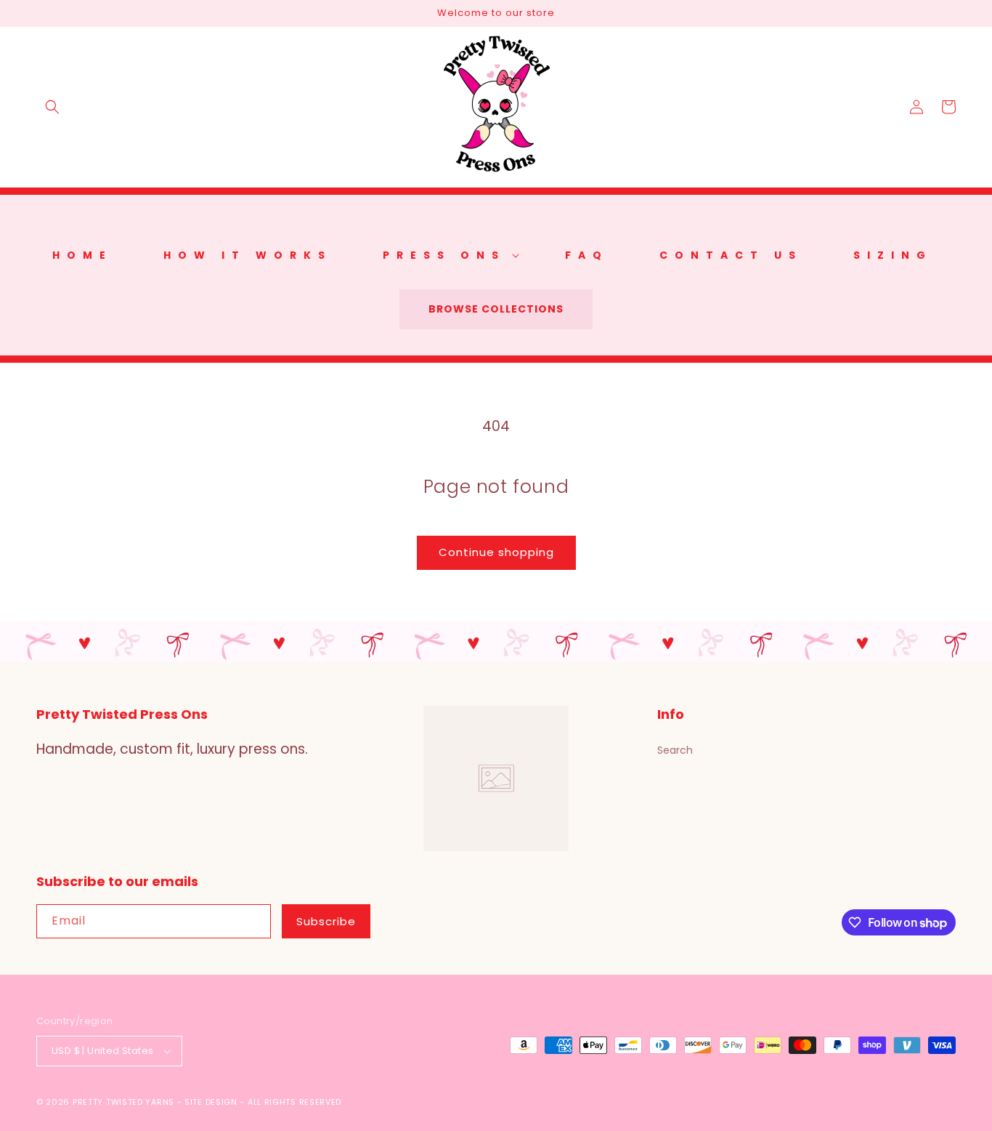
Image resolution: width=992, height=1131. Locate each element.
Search (675, 750)
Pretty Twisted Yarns (123, 1102)
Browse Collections (496, 309)
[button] (52, 107)
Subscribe (326, 921)
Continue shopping (496, 552)
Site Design (210, 1102)
